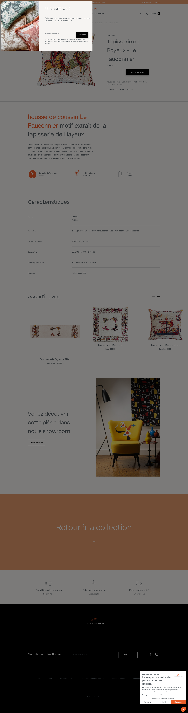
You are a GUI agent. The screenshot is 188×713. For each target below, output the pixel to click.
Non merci (147, 702)
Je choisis (163, 702)
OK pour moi (178, 702)
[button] (183, 709)
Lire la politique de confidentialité (152, 695)
